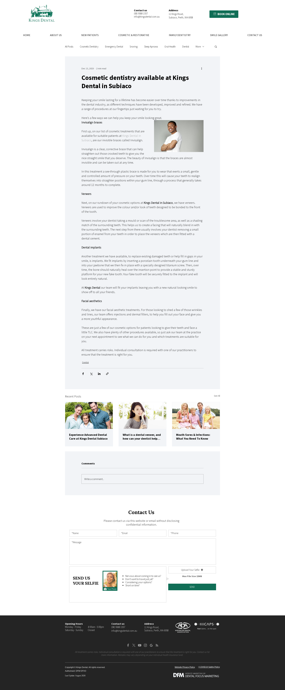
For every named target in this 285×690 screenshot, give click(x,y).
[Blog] (157, 645)
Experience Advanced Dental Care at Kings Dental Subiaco (88, 436)
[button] (215, 14)
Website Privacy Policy (185, 667)
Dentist (185, 46)
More (198, 46)
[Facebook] (128, 645)
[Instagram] (145, 645)
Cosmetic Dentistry (89, 46)
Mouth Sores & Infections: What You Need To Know (193, 436)
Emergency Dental (114, 46)
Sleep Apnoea (151, 46)
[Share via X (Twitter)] (91, 373)
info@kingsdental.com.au (147, 16)
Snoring (134, 46)
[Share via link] (107, 373)
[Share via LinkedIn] (99, 373)
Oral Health (170, 46)
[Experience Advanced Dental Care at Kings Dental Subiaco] (89, 415)
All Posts (69, 46)
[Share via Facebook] (83, 373)
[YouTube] (140, 645)
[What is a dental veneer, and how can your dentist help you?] (142, 415)
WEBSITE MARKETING (194, 673)
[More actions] (202, 68)
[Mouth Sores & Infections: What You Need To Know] (196, 415)
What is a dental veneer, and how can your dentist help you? (142, 436)
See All (217, 395)
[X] (134, 645)
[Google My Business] (151, 645)
